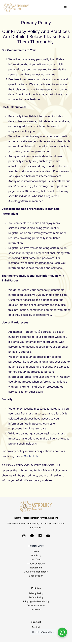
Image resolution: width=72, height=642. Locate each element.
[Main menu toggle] (65, 7)
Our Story (36, 555)
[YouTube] (48, 536)
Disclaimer (36, 609)
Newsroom (36, 567)
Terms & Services (36, 605)
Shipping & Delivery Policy (36, 601)
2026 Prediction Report (36, 571)
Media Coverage (36, 563)
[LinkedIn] (40, 536)
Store (36, 551)
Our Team (36, 559)
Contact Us (31, 456)
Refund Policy (36, 597)
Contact (36, 627)
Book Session (36, 575)
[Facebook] (32, 536)
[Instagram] (24, 536)
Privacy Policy (36, 593)
